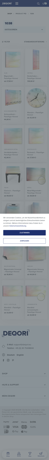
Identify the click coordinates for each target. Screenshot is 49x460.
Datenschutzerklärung (17, 226)
